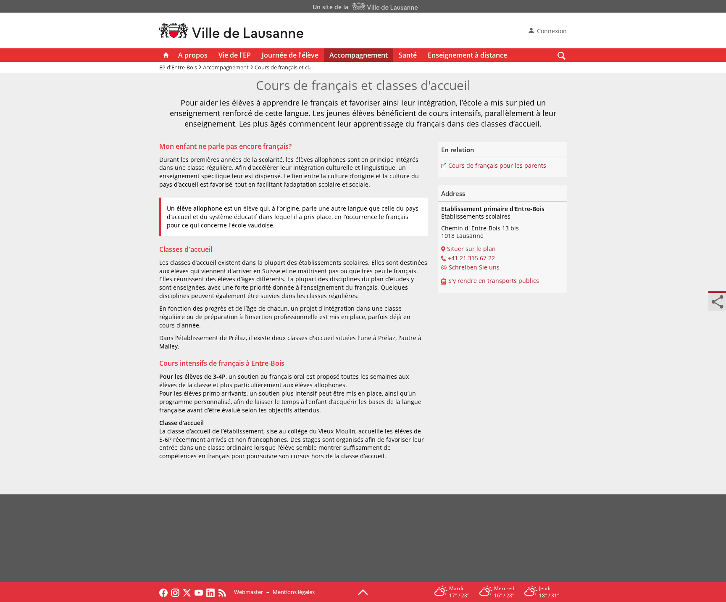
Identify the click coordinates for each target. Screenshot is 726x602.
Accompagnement (358, 55)
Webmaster (248, 592)
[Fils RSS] (224, 592)
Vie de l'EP (234, 55)
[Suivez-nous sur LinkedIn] (210, 592)
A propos (193, 55)
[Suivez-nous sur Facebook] (163, 592)
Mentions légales (294, 592)
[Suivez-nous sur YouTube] (199, 592)
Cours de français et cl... (284, 67)
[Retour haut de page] (363, 591)
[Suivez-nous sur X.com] (187, 592)
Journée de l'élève (290, 55)
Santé (408, 55)
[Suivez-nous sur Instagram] (175, 592)
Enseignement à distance (467, 55)
